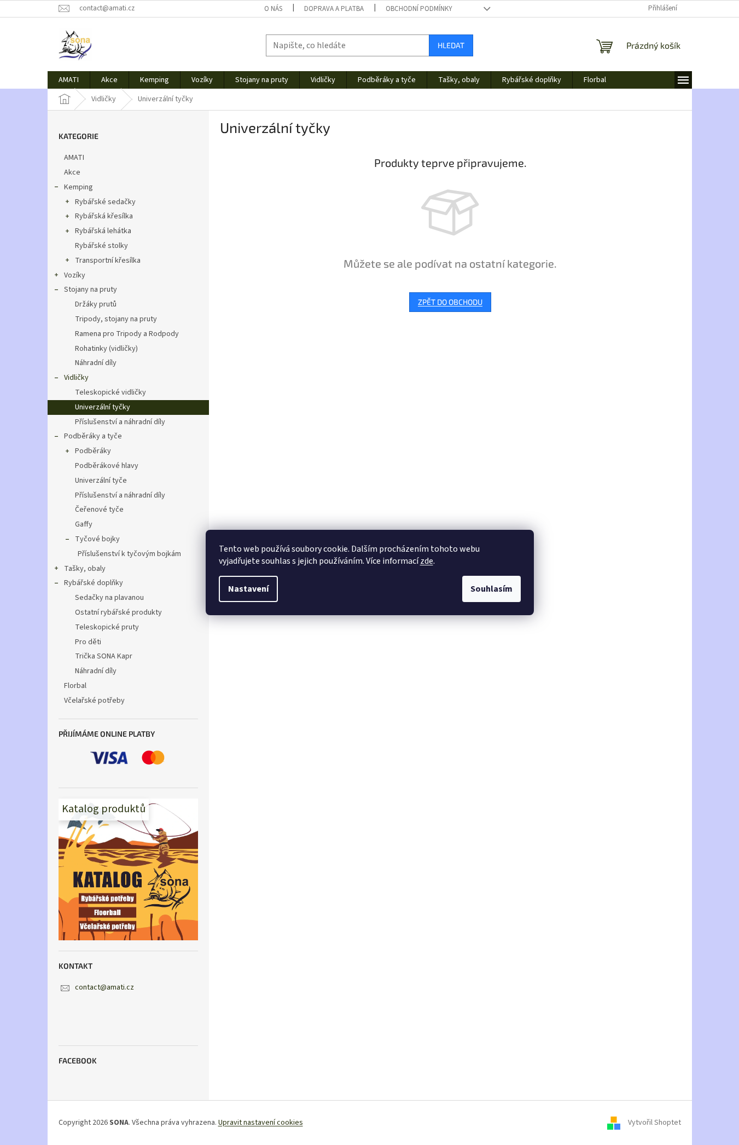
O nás (273, 9)
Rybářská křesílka (104, 216)
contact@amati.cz (104, 987)
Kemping (78, 187)
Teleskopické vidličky (110, 392)
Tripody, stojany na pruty (116, 319)
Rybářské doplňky (93, 582)
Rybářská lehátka (103, 230)
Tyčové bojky (97, 539)
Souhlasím (491, 589)
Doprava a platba (334, 9)
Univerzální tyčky (102, 407)
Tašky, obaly (85, 568)
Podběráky (93, 451)
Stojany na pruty (90, 289)
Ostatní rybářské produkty (118, 612)
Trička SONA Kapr (103, 656)
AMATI (74, 157)
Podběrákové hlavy (106, 465)
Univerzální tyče (101, 480)
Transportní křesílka (108, 260)
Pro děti (88, 642)
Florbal (75, 685)
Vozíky (74, 275)
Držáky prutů (96, 304)
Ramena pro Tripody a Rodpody (127, 333)
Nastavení (248, 589)
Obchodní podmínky (419, 9)
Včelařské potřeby (94, 700)
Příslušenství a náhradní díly (120, 422)
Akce (72, 172)
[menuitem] (69, 80)
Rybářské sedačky (105, 201)
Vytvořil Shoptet (654, 1122)
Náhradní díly (96, 362)
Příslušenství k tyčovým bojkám (129, 553)
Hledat (451, 45)
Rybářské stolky (101, 245)
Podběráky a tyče (93, 436)
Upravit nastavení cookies (260, 1122)
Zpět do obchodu (450, 302)
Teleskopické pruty (107, 627)
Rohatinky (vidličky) (106, 348)
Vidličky (76, 377)
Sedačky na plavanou (109, 597)
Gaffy (83, 524)
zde (426, 561)
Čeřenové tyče (99, 509)
